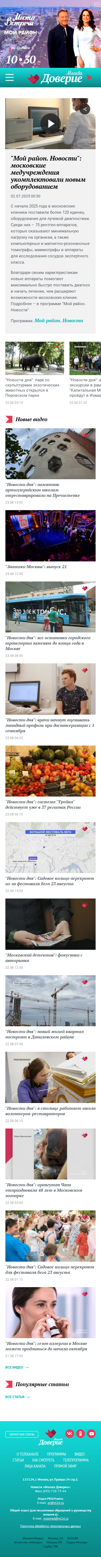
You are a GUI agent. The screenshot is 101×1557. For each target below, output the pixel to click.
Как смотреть (43, 1460)
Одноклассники (80, 1433)
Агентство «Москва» (28, 1542)
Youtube (91, 1433)
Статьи (18, 1460)
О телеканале (28, 1454)
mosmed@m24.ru (55, 1518)
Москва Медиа (33, 1538)
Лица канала (35, 1466)
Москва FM (54, 1542)
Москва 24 (55, 1538)
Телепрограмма (76, 1460)
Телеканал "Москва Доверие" (54, 77)
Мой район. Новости (58, 320)
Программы (56, 1454)
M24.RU (73, 1538)
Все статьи (14, 1397)
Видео (80, 1454)
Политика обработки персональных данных (50, 1526)
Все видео (14, 1367)
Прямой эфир (65, 1466)
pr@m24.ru (56, 1503)
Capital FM (50, 1546)
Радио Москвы (77, 1542)
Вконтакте (69, 1433)
